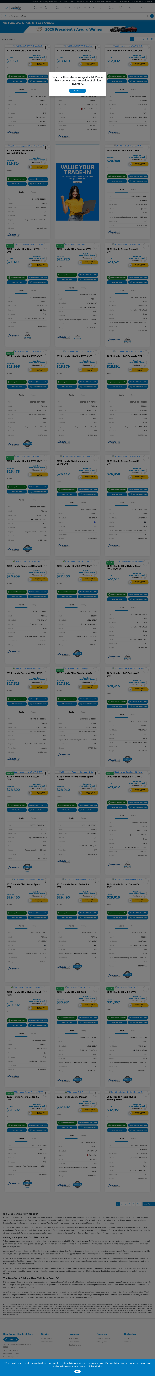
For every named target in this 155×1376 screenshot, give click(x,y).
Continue (77, 91)
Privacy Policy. (95, 1366)
